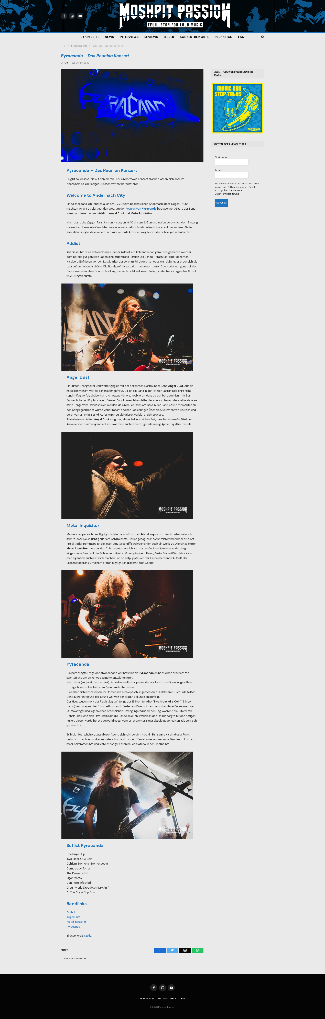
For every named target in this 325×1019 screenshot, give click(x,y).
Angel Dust (73, 917)
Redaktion (223, 37)
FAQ (241, 37)
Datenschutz (167, 998)
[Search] (262, 37)
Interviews (129, 37)
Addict (71, 912)
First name (221, 157)
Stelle (87, 935)
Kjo (66, 63)
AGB (183, 998)
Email (219, 170)
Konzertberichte (194, 37)
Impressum (146, 998)
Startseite (90, 37)
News (109, 37)
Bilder (169, 37)
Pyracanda (73, 927)
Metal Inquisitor (76, 922)
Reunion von (141, 208)
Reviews (151, 37)
